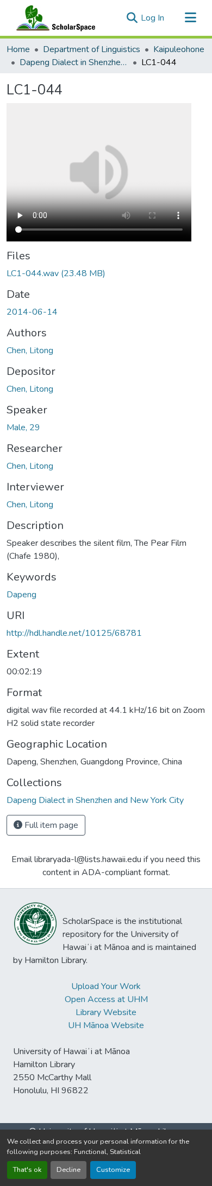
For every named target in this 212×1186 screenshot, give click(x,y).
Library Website (106, 1012)
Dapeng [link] (21, 595)
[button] (53, 17)
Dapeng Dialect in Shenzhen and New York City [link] (74, 62)
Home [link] (18, 49)
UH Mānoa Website (106, 1025)
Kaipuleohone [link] (178, 49)
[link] (106, 273)
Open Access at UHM (106, 999)
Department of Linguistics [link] (91, 49)
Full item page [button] (50, 825)
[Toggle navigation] (190, 18)
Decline (68, 1170)
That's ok (27, 1170)
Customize (113, 1170)
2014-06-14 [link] (32, 312)
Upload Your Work (106, 986)
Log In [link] (152, 18)
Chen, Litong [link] (30, 350)
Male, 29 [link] (23, 427)
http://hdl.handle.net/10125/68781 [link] (74, 633)
